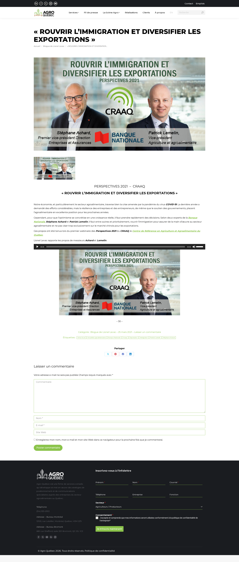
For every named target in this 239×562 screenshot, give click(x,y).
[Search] (202, 12)
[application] (119, 247)
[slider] (200, 246)
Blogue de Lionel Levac (103, 332)
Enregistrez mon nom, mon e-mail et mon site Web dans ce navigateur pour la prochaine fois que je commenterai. (99, 439)
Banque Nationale (114, 337)
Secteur (101, 502)
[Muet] (194, 246)
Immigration (144, 337)
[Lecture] (37, 246)
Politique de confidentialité (100, 551)
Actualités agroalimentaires (97, 337)
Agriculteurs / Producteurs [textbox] (108, 507)
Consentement (104, 515)
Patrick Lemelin (155, 337)
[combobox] (149, 507)
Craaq (125, 337)
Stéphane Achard (169, 337)
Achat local (81, 337)
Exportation (133, 337)
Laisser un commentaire (147, 332)
